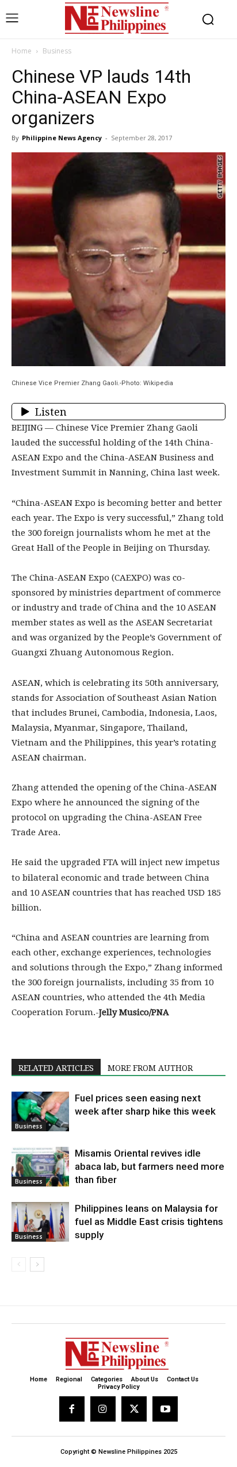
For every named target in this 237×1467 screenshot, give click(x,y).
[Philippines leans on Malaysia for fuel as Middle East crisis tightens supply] (40, 1222)
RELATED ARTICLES (56, 1068)
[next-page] (37, 1264)
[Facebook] (72, 1409)
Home (22, 51)
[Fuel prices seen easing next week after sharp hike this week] (40, 1111)
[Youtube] (165, 1409)
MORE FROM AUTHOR (150, 1068)
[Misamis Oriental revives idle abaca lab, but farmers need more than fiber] (40, 1166)
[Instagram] (103, 1409)
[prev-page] (19, 1264)
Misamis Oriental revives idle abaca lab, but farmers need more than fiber (149, 1166)
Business (57, 51)
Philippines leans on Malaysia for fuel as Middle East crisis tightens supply (149, 1222)
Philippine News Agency (62, 137)
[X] (134, 1409)
